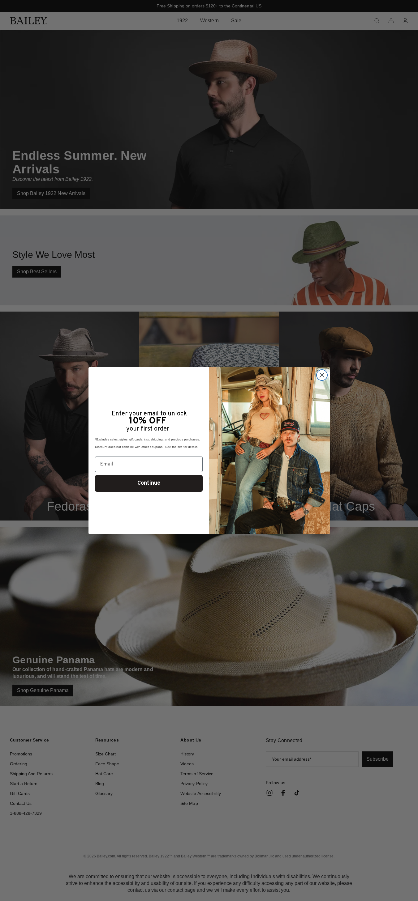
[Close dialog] (322, 375)
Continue (148, 483)
